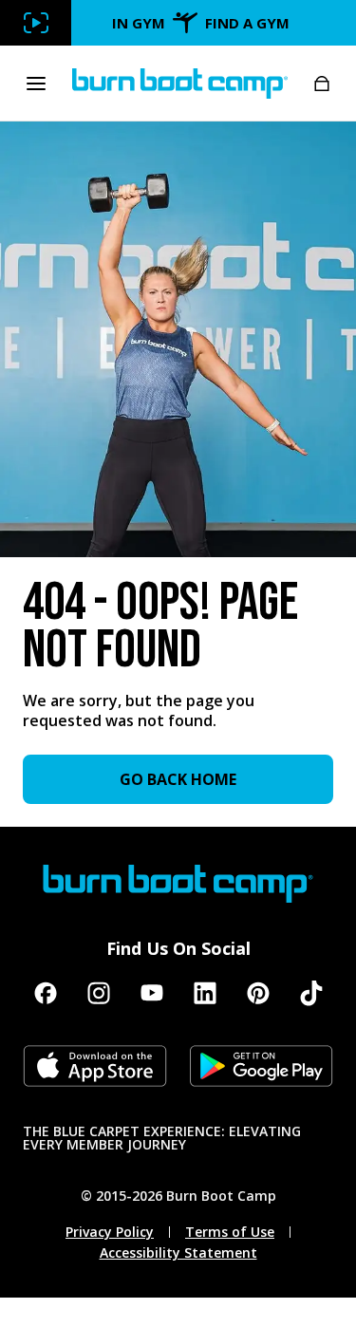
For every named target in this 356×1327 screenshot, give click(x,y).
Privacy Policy (110, 1232)
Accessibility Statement (178, 1253)
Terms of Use (229, 1232)
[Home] (180, 83)
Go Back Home (178, 779)
